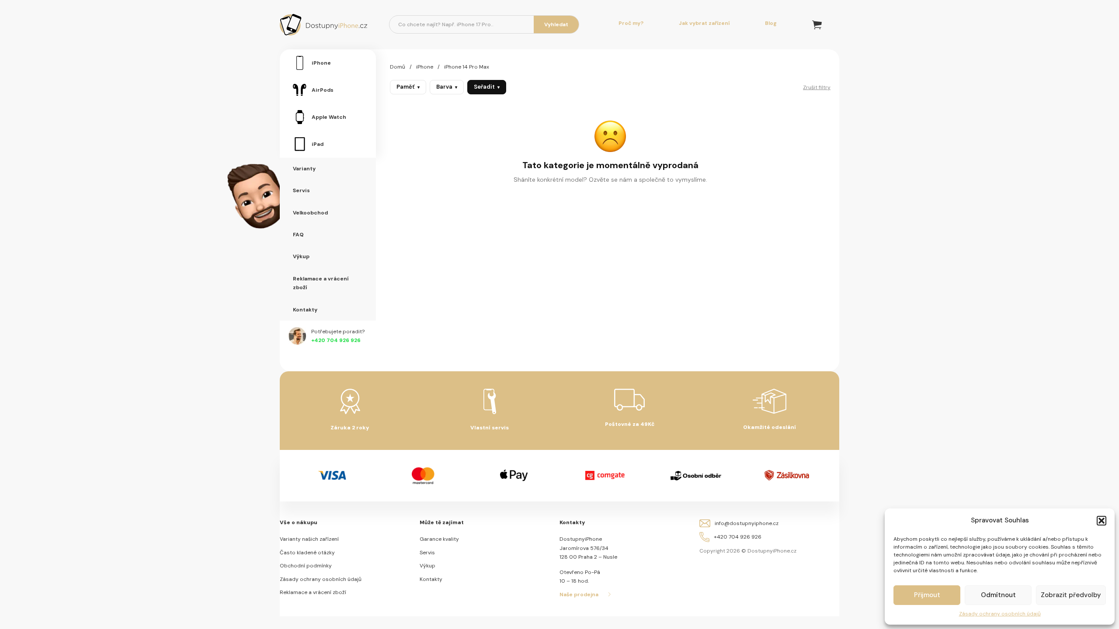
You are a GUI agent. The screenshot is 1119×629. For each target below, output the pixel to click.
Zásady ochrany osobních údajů (1000, 613)
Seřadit (487, 86)
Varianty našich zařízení (309, 539)
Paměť (408, 86)
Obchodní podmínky (306, 565)
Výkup (427, 565)
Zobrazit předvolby (1071, 595)
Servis (427, 552)
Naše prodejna (579, 594)
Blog (771, 23)
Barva (446, 86)
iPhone (424, 66)
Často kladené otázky (307, 552)
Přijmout (927, 595)
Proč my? (631, 23)
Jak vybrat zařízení (704, 23)
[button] (1101, 520)
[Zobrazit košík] (817, 25)
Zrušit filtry (817, 87)
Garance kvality (439, 539)
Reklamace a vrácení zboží (313, 592)
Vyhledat (556, 24)
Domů (397, 66)
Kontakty (431, 579)
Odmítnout (998, 595)
